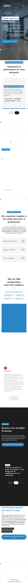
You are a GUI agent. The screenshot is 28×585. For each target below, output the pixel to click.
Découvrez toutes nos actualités (12, 444)
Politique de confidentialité (14, 581)
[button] (14, 241)
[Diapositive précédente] (11, 112)
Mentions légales (14, 579)
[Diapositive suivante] (17, 112)
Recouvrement (8, 98)
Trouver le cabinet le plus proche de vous (14, 537)
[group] (14, 464)
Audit (18, 100)
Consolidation (17, 98)
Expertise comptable (10, 100)
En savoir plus (7, 190)
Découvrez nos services (10, 41)
